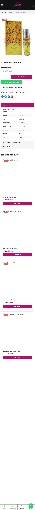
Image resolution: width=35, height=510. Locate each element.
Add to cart (21, 76)
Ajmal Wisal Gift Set (8, 300)
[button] (31, 20)
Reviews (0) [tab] (6, 147)
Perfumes (9, 12)
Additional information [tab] (11, 142)
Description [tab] (6, 105)
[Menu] (2, 5)
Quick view (17, 179)
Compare (19, 87)
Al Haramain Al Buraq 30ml (10, 248)
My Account (13, 508)
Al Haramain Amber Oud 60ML (11, 351)
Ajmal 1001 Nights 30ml (9, 197)
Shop (4, 508)
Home (3, 12)
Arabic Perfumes (14, 92)
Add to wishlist (8, 87)
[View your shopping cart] (33, 5)
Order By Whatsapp (13, 82)
